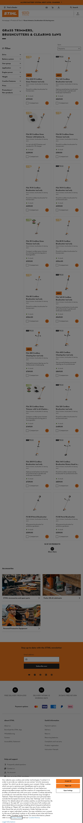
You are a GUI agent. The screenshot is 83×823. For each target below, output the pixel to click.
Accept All (68, 781)
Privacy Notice (16, 818)
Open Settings (68, 791)
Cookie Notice (34, 818)
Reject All (68, 786)
